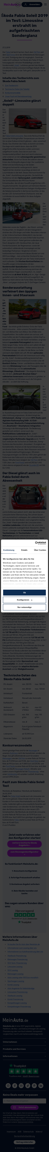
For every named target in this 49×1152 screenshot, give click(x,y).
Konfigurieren (23, 600)
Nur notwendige (24, 607)
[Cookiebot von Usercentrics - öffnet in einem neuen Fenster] (35, 543)
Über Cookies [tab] (40, 550)
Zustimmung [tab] (8, 550)
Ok (24, 592)
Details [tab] (24, 550)
